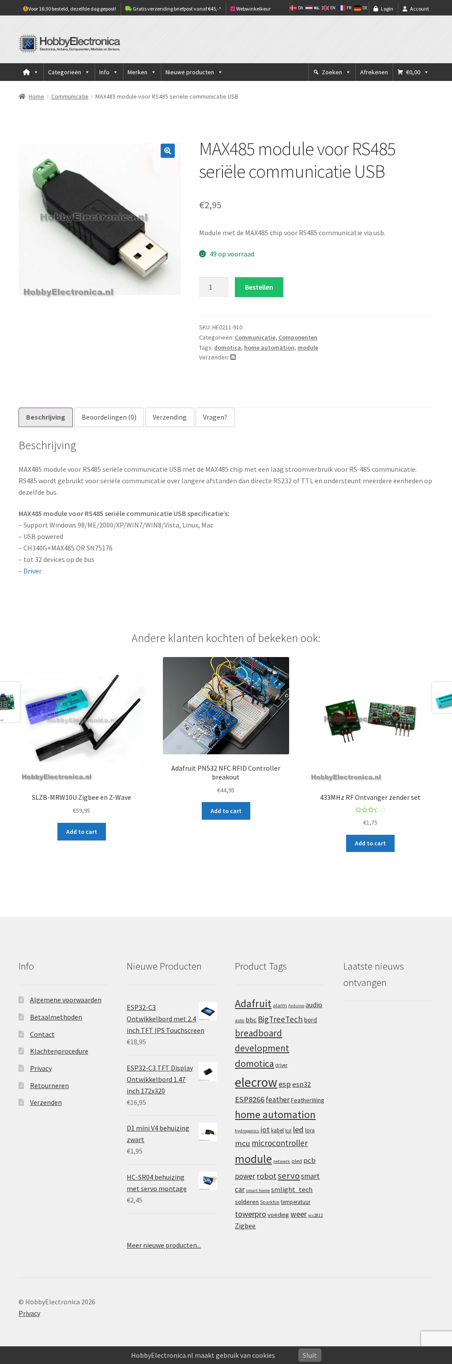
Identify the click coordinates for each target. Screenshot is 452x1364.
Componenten (298, 337)
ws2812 (315, 1215)
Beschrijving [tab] (45, 417)
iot (265, 1129)
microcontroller (280, 1143)
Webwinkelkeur (253, 8)
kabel (277, 1130)
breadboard (258, 1033)
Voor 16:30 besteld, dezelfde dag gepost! (72, 8)
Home (36, 96)
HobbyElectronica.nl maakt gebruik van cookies (203, 1355)
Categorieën (64, 72)
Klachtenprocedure (59, 1051)
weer (298, 1214)
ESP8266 (249, 1099)
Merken (137, 72)
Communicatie (70, 96)
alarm (280, 1005)
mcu (242, 1143)
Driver (32, 570)
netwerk (281, 1161)
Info (104, 72)
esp (285, 1084)
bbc (250, 1020)
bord (310, 1020)
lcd (288, 1130)
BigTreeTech (280, 1019)
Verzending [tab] (170, 417)
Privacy (41, 1068)
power (245, 1176)
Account (419, 8)
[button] (168, 151)
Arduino (296, 1006)
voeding (278, 1215)
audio (313, 1004)
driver (281, 1065)
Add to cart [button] (81, 832)
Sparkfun (269, 1202)
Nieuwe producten (190, 72)
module (308, 348)
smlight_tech (292, 1189)
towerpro (250, 1214)
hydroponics (247, 1131)
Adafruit (253, 1003)
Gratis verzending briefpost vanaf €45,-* (176, 8)
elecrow (256, 1082)
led (298, 1129)
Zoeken (332, 72)
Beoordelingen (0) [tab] (109, 417)
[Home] (31, 72)
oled (296, 1161)
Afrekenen (374, 72)
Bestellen (259, 287)
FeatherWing (307, 1100)
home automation (269, 348)
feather (278, 1099)
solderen (247, 1202)
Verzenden (46, 1102)
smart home (258, 1190)
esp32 (301, 1084)
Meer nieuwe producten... (164, 1245)
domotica (227, 348)
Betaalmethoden (56, 1016)
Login (387, 8)
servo (289, 1175)
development (262, 1048)
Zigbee (245, 1226)
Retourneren (49, 1085)
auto (239, 1020)
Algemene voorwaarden (66, 999)
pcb (309, 1160)
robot (266, 1176)
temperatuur (295, 1201)
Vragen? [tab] (215, 417)
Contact (42, 1034)
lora (310, 1130)
